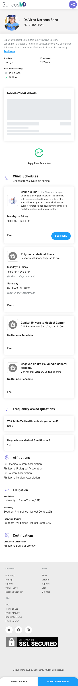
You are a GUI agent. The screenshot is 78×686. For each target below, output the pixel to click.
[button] (12, 200)
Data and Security (14, 592)
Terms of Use (11, 609)
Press (44, 575)
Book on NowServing (13, 69)
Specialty (8, 58)
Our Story (10, 575)
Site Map (46, 592)
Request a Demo (13, 617)
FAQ (7, 604)
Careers (45, 579)
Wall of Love (11, 588)
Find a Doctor (12, 621)
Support (46, 583)
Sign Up (9, 583)
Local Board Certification (15, 542)
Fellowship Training (12, 519)
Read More (9, 51)
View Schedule (19, 681)
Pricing (9, 579)
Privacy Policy (12, 613)
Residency (8, 508)
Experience (45, 58)
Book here (61, 236)
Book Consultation (58, 681)
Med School (9, 496)
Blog (44, 588)
